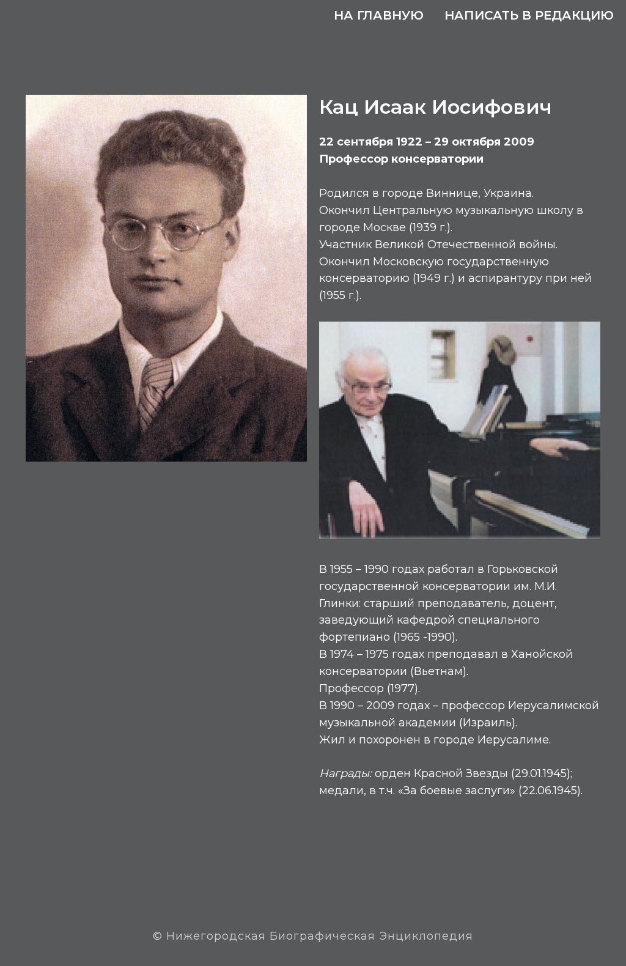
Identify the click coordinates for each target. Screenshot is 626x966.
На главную (379, 15)
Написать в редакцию (529, 15)
